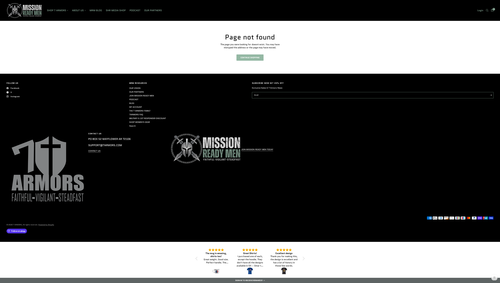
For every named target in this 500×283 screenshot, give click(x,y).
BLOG (131, 103)
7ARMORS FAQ (136, 114)
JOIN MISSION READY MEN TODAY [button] (257, 149)
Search (132, 126)
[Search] (487, 10)
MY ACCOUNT (135, 107)
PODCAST (135, 10)
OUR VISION (134, 88)
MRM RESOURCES (138, 83)
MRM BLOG (96, 10)
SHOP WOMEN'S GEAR (139, 122)
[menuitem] (57, 10)
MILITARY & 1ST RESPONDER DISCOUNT (147, 118)
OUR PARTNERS (153, 10)
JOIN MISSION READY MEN (141, 95)
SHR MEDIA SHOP (116, 10)
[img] (216, 250)
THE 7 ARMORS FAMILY (139, 110)
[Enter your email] (490, 95)
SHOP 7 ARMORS (56, 10)
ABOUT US (78, 10)
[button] (250, 280)
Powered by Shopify (46, 224)
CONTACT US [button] (94, 151)
